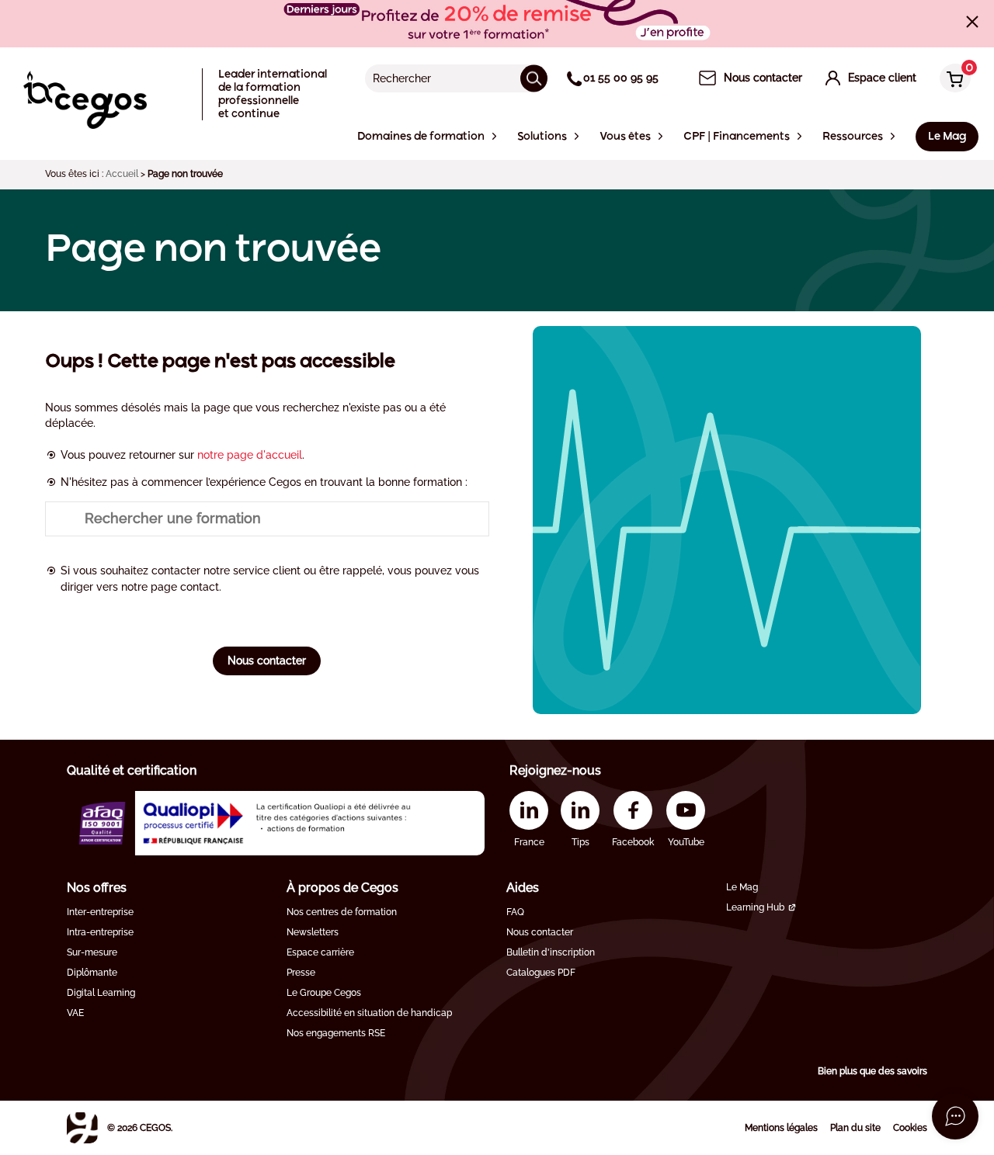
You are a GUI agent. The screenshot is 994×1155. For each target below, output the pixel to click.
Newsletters (313, 932)
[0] (951, 79)
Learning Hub (755, 907)
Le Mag (742, 887)
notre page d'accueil (249, 455)
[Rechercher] (533, 78)
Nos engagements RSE (336, 1033)
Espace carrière (320, 952)
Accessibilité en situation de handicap (369, 1013)
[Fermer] (972, 22)
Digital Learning (101, 992)
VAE (75, 1013)
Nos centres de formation (342, 912)
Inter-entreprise (100, 912)
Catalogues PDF (540, 972)
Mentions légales (781, 1127)
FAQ (515, 912)
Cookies (910, 1127)
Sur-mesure (92, 952)
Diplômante (92, 972)
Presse (301, 972)
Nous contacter (267, 660)
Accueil (122, 173)
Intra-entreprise (100, 932)
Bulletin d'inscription (550, 952)
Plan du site (855, 1127)
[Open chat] (955, 1116)
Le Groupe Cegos (324, 992)
